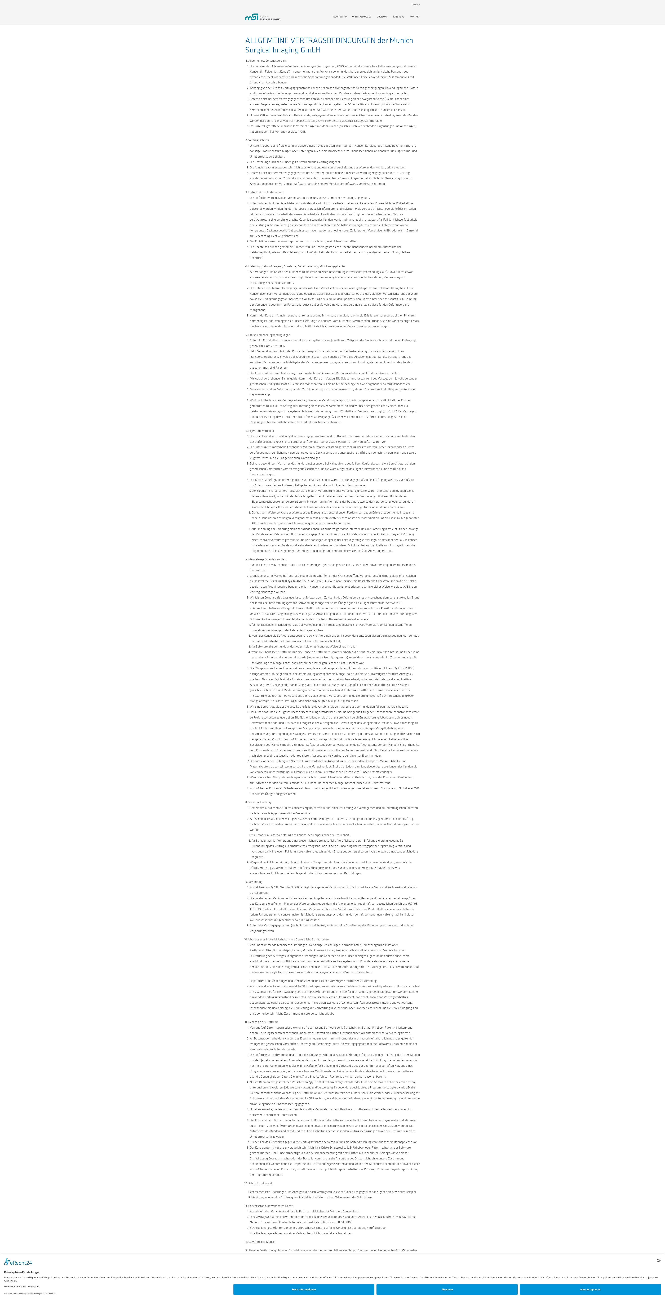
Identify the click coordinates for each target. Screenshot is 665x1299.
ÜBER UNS (382, 16)
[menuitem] (416, 4)
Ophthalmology (361, 16)
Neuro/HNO (340, 16)
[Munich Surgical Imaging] (262, 17)
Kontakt (415, 16)
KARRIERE (398, 16)
